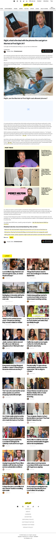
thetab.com (25, 534)
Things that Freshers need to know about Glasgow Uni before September (37, 273)
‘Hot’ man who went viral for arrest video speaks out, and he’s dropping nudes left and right (13, 393)
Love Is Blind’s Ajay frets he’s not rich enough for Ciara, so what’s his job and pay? (13, 273)
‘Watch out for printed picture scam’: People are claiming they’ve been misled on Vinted (12, 320)
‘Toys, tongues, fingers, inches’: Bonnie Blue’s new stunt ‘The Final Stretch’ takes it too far (46, 172)
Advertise (45, 1)
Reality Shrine (44, 8)
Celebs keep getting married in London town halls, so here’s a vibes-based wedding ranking (37, 297)
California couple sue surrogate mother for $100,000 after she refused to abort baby (37, 344)
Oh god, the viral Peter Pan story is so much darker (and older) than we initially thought (38, 320)
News (1, 8)
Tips (51, 1)
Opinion (32, 8)
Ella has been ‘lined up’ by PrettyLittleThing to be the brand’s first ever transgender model (26, 232)
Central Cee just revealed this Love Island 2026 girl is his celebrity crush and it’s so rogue (12, 441)
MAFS (11, 237)
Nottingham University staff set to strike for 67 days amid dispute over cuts (13, 297)
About (28, 511)
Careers (28, 514)
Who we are (32, 1)
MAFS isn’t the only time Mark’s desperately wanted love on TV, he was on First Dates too (25, 229)
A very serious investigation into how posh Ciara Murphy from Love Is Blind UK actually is (37, 488)
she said (24, 135)
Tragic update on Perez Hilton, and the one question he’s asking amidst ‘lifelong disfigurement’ (46, 191)
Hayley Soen (10, 51)
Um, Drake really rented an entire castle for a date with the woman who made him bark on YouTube (13, 418)
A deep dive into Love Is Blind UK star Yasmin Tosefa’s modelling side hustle (13, 488)
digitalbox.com (29, 538)
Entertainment (8, 8)
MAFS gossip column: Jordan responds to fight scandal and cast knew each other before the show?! (27, 234)
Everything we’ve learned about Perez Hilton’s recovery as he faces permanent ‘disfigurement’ (46, 153)
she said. (10, 142)
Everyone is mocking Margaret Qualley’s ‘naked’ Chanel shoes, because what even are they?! (12, 367)
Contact (39, 1)
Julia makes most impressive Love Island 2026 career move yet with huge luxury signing (38, 465)
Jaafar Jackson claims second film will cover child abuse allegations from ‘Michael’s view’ (13, 344)
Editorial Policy (28, 519)
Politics (26, 8)
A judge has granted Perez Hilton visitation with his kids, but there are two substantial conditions (13, 465)
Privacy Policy (28, 527)
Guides (37, 8)
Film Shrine (52, 8)
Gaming (21, 8)
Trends (15, 8)
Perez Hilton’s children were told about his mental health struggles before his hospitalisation (37, 441)
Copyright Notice (28, 522)
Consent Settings (28, 524)
